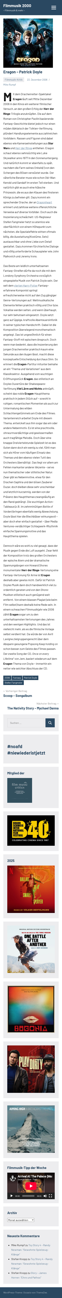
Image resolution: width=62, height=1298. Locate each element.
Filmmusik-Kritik (14, 79)
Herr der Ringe (23, 148)
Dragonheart (44, 202)
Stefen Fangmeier (13, 682)
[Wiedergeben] (11, 1196)
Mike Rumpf (9, 84)
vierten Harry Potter (26, 285)
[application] (31, 1186)
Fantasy (17, 677)
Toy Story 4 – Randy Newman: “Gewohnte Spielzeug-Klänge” (30, 1249)
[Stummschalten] (45, 1196)
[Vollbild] (50, 1196)
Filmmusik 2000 (17, 5)
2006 (7, 677)
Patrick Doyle (30, 677)
